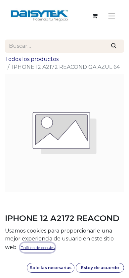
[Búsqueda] (114, 46)
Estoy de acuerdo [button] (100, 267)
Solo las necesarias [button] (50, 267)
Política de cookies (38, 247)
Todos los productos (32, 59)
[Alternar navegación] (112, 16)
